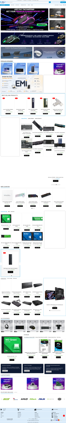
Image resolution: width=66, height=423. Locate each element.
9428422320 (55, 415)
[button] (1, 18)
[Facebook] (64, 0)
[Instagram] (33, 419)
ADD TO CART (8, 113)
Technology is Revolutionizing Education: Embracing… (53, 366)
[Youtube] (32, 419)
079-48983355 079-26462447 (55, 417)
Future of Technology (27, 365)
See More (15, 392)
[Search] (50, 2)
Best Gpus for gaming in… (6, 365)
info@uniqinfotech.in (56, 413)
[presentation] (20, 264)
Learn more (5, 370)
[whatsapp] (35, 419)
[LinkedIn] (63, 0)
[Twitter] (30, 419)
